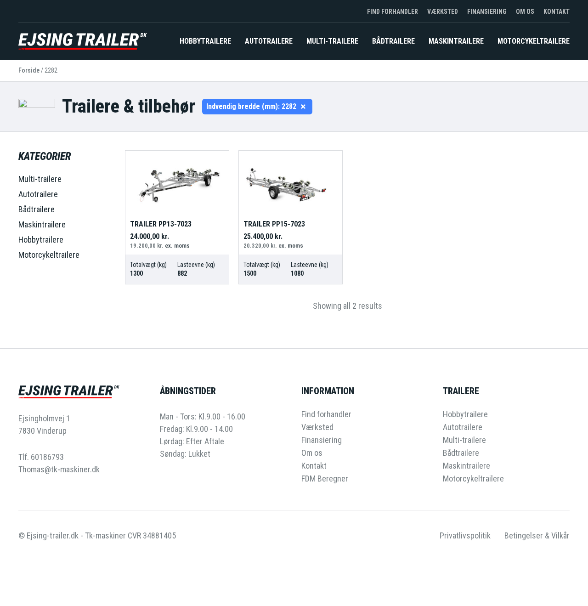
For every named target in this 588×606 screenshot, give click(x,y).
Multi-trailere (332, 41)
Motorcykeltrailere (534, 41)
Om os (525, 11)
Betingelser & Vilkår (537, 536)
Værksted (442, 11)
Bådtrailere (393, 41)
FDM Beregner (324, 479)
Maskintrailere (456, 41)
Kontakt (556, 11)
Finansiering (487, 11)
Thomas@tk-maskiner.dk (59, 469)
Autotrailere (269, 41)
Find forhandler (392, 11)
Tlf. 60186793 (41, 457)
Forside (29, 70)
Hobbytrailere (205, 41)
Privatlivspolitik (465, 536)
